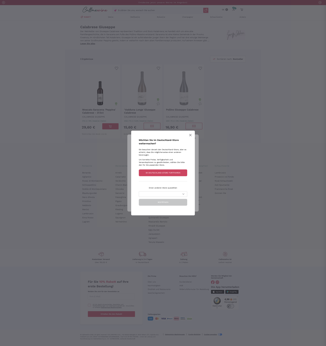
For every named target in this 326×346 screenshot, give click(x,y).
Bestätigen (163, 202)
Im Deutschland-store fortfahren (163, 173)
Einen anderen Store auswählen (163, 188)
